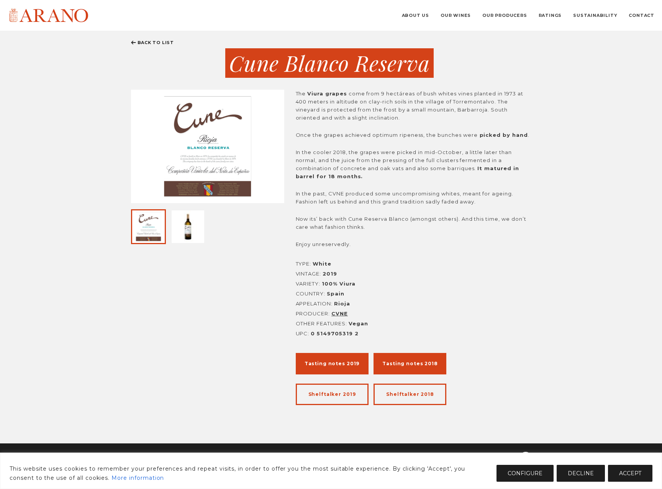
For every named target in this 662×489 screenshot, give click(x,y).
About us (415, 15)
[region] (331, 471)
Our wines (456, 15)
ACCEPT (630, 473)
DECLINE (581, 473)
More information (137, 477)
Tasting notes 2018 (410, 363)
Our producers (504, 15)
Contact (641, 15)
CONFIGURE (525, 473)
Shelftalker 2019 (332, 394)
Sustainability (595, 15)
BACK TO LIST (156, 42)
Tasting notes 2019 (332, 363)
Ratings (550, 15)
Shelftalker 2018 (410, 394)
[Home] (48, 15)
